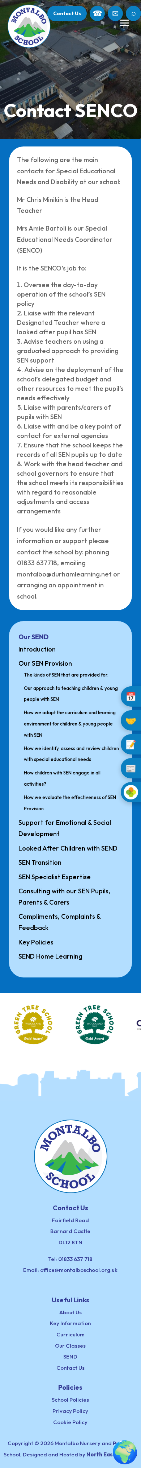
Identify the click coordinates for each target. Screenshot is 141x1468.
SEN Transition (39, 862)
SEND (70, 1356)
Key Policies (36, 942)
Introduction (37, 649)
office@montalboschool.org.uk (79, 1269)
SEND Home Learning (50, 956)
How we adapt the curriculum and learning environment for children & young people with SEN (70, 723)
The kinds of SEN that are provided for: (66, 675)
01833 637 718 (75, 1259)
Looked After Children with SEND (68, 848)
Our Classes (70, 1345)
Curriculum (70, 1334)
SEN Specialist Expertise (54, 877)
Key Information (70, 1323)
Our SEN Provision (45, 663)
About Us (70, 1312)
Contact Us (67, 13)
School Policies (70, 1399)
